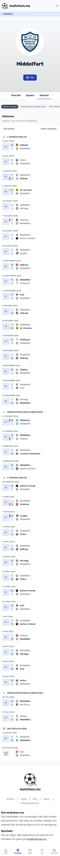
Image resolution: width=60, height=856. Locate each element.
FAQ (35, 799)
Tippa (24, 799)
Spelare (30, 95)
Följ (32, 77)
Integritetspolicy (30, 803)
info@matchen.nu (36, 839)
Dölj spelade (9, 129)
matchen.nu (30, 789)
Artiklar (10, 799)
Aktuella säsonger (9, 106)
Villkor (46, 799)
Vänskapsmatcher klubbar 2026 (33, 106)
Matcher (44, 95)
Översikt (16, 95)
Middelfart (8, 14)
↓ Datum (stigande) (48, 129)
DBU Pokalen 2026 (17, 728)
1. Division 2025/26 (17, 137)
